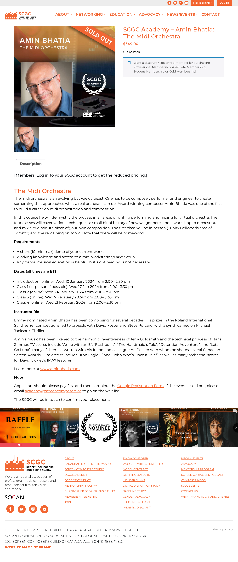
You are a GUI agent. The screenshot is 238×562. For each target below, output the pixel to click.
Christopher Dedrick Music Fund (90, 491)
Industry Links (134, 480)
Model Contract (135, 469)
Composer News (193, 480)
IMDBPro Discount (137, 507)
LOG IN (224, 2)
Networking (89, 14)
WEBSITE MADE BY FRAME (28, 547)
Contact (210, 14)
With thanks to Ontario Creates (205, 496)
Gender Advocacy (136, 496)
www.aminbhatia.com (60, 369)
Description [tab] (31, 164)
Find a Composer (135, 458)
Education (120, 14)
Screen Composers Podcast (202, 474)
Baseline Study (134, 491)
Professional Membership (152, 67)
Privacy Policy (223, 529)
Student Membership (148, 71)
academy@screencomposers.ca (53, 391)
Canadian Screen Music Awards (88, 463)
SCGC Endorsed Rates (139, 502)
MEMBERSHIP (202, 2)
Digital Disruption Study (141, 485)
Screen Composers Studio (84, 469)
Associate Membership (188, 67)
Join (68, 502)
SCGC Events (190, 485)
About (62, 14)
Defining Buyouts (136, 474)
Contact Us (189, 491)
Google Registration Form (140, 386)
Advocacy (149, 14)
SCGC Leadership (77, 474)
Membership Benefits (81, 496)
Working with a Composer (143, 463)
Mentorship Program (81, 485)
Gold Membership (182, 71)
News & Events (192, 458)
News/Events (181, 14)
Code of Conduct (78, 480)
